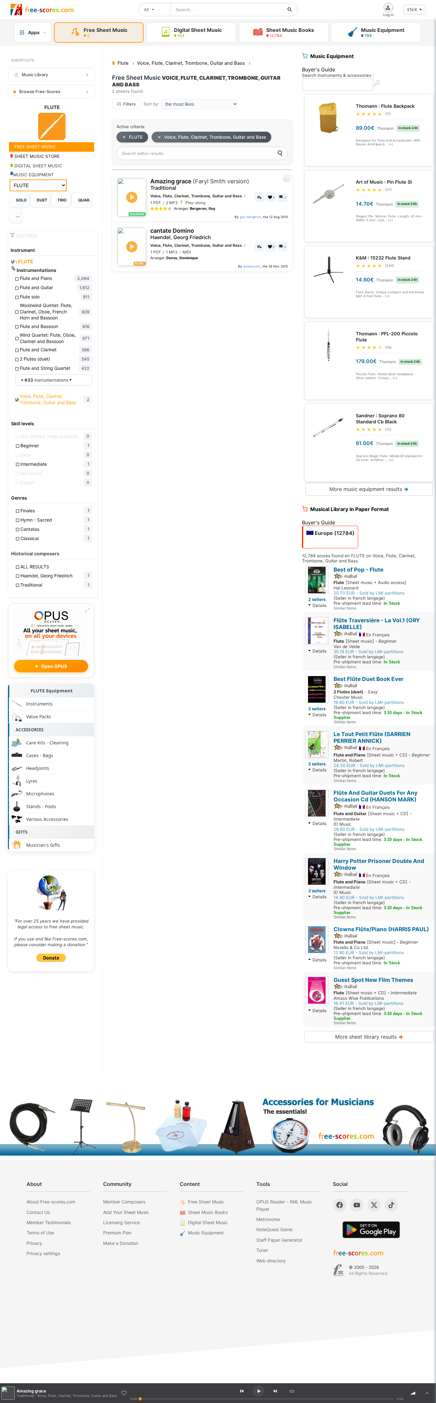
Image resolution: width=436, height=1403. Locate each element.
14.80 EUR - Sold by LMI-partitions (369, 897)
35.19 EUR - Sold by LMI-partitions (368, 651)
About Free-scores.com (50, 1201)
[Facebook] (339, 1205)
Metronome (268, 1219)
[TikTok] (391, 1205)
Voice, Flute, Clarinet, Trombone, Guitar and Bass (215, 137)
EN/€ (412, 9)
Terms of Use (40, 1232)
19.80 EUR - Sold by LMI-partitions (369, 702)
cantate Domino (180, 233)
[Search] (280, 153)
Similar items (345, 608)
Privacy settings (43, 1253)
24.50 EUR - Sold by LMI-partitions (369, 765)
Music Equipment (206, 1232)
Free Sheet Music (206, 1201)
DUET (42, 200)
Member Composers (124, 1201)
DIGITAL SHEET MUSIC (37, 165)
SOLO (21, 200)
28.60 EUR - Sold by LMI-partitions (369, 829)
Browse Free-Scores (39, 91)
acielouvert (251, 266)
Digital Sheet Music (208, 1222)
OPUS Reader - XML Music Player (284, 1205)
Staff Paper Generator (279, 1240)
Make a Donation (120, 1243)
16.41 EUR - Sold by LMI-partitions (368, 1003)
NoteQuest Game (274, 1229)
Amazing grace (199, 184)
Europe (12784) (334, 533)
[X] (374, 1205)
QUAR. (84, 200)
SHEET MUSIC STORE (36, 156)
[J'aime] (124, 1393)
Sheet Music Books (208, 1212)
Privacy (34, 1243)
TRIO (61, 200)
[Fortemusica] (338, 1270)
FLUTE (24, 262)
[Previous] (242, 1391)
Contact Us (38, 1212)
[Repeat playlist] (292, 1391)
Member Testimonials (48, 1222)
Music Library (35, 74)
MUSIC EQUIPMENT (33, 174)
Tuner (262, 1250)
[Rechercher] (289, 9)
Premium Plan (117, 1232)
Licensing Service (121, 1222)
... (18, 215)
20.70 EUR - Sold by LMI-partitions (369, 593)
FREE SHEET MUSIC (34, 146)
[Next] (275, 1391)
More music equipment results (369, 489)
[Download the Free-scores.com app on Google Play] (371, 1229)
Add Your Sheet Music (126, 1212)
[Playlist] (427, 1393)
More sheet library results (369, 1037)
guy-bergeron (250, 217)
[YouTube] (357, 1205)
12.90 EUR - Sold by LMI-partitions (369, 952)
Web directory (271, 1260)
